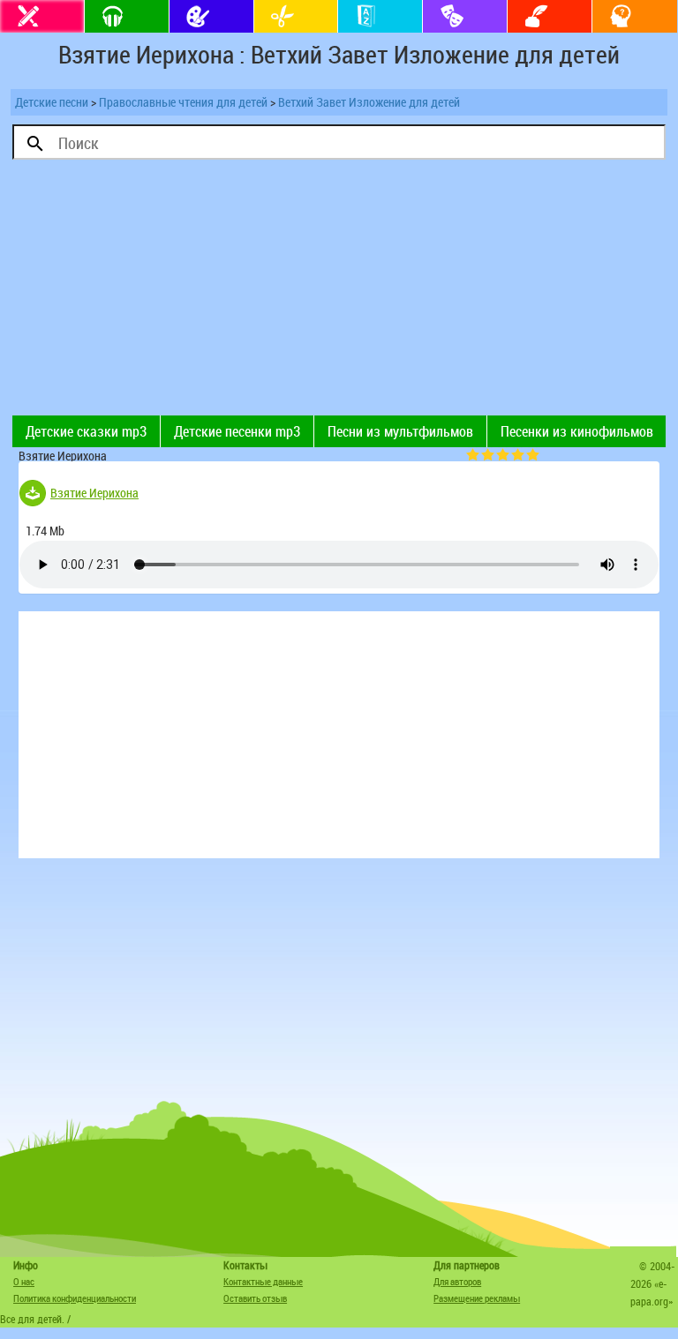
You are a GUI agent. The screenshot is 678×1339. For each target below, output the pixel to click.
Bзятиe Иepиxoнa (94, 492)
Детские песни (51, 102)
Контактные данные (263, 1281)
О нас (23, 1281)
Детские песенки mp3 (237, 431)
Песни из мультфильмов (400, 431)
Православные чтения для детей (183, 102)
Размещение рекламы (476, 1298)
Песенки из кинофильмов (577, 431)
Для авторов (457, 1281)
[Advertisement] (175, 291)
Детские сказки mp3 (86, 431)
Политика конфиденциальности (74, 1298)
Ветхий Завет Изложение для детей (369, 102)
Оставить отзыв (255, 1298)
